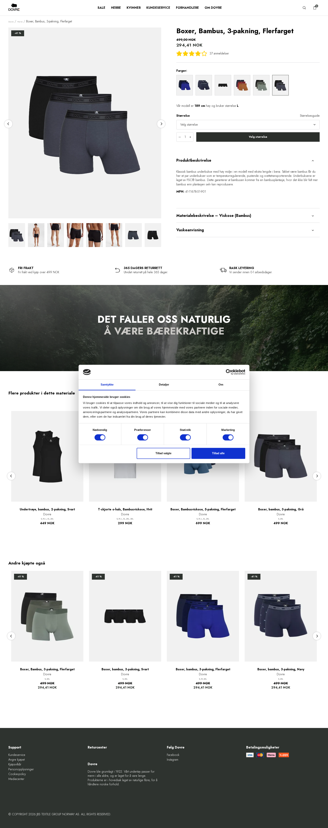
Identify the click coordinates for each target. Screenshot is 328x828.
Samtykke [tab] (107, 384)
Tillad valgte (163, 453)
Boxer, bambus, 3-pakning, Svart (125, 669)
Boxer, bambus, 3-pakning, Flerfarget (203, 669)
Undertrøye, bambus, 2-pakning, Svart (47, 509)
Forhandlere (187, 8)
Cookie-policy (17, 774)
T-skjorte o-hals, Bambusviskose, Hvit (125, 509)
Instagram (172, 760)
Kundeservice (158, 8)
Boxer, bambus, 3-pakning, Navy (280, 669)
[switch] (142, 437)
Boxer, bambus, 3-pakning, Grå (281, 509)
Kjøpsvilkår (14, 764)
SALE (101, 8)
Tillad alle (218, 453)
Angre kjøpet (16, 760)
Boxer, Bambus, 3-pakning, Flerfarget (47, 669)
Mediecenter (16, 779)
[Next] (161, 124)
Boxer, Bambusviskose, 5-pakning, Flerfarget (203, 509)
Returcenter (97, 747)
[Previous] (8, 124)
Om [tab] (220, 384)
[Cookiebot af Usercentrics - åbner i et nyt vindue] (228, 372)
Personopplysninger (21, 769)
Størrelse (183, 116)
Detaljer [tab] (164, 384)
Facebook (173, 755)
